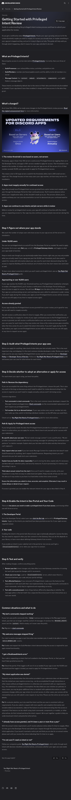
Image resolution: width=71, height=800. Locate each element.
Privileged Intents (29, 36)
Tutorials (4, 15)
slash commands (18, 628)
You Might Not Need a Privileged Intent (50, 357)
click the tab (38, 518)
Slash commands (35, 404)
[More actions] (68, 3)
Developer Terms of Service (18, 357)
